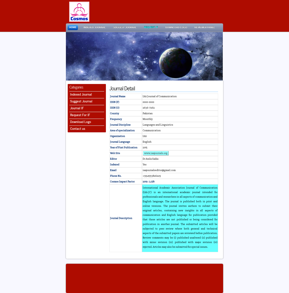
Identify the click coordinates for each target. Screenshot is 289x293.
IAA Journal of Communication (160, 96)
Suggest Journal (125, 27)
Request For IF (80, 114)
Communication (152, 130)
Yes (145, 164)
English (147, 141)
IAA (145, 136)
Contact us (77, 128)
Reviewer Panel (205, 27)
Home (72, 27)
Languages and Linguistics (158, 124)
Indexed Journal (95, 27)
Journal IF (77, 107)
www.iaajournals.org (155, 153)
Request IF (151, 27)
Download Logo (176, 27)
